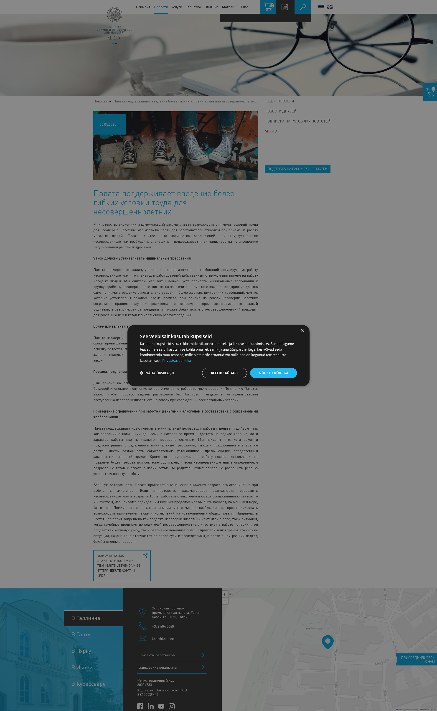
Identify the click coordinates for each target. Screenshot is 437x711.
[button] (157, 372)
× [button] (302, 330)
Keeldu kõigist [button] (224, 373)
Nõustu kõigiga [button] (273, 373)
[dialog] (218, 355)
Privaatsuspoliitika (176, 360)
